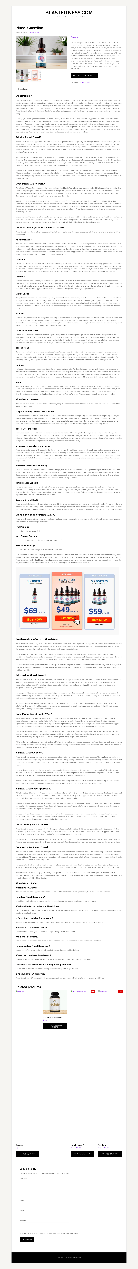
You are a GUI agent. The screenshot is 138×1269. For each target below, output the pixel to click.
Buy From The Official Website (84, 75)
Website (23, 1221)
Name (22, 1201)
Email (22, 1211)
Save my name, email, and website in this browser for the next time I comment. (49, 1233)
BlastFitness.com (69, 12)
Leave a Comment (35, 32)
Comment (24, 1178)
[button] (63, 39)
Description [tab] (23, 89)
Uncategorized (84, 82)
